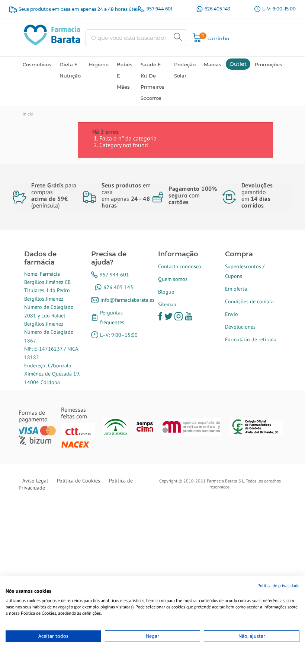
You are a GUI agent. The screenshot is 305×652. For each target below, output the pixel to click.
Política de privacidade (278, 585)
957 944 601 (159, 9)
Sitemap (167, 304)
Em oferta (236, 288)
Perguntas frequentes (112, 317)
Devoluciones (240, 326)
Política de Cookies (78, 480)
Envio (231, 314)
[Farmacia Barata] (52, 34)
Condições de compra (249, 301)
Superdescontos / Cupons (244, 271)
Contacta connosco (179, 266)
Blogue (166, 291)
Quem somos (172, 279)
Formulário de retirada (250, 339)
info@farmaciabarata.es (127, 300)
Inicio (28, 114)
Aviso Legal (35, 480)
